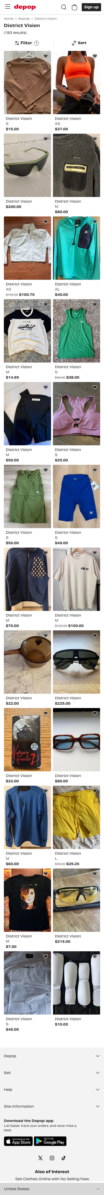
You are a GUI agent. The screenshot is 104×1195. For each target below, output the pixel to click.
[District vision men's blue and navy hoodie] (27, 817)
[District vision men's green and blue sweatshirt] (76, 248)
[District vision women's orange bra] (76, 82)
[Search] (64, 7)
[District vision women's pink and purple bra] (76, 413)
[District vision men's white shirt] (76, 579)
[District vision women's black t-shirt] (27, 900)
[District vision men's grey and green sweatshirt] (76, 165)
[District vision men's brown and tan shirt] (27, 82)
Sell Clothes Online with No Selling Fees (52, 1179)
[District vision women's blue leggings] (76, 496)
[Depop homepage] (25, 7)
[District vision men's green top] (76, 331)
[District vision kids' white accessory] (76, 983)
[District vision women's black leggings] (27, 413)
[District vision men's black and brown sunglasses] (76, 662)
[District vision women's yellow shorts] (76, 817)
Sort (82, 43)
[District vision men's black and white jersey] (27, 331)
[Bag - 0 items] (74, 7)
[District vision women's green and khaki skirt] (27, 496)
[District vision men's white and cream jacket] (27, 248)
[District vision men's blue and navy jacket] (27, 579)
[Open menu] (7, 6)
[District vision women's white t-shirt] (27, 983)
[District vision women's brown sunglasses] (76, 739)
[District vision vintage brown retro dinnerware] (27, 662)
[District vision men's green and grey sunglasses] (27, 165)
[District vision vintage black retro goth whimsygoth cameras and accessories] (27, 739)
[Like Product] (45, 56)
